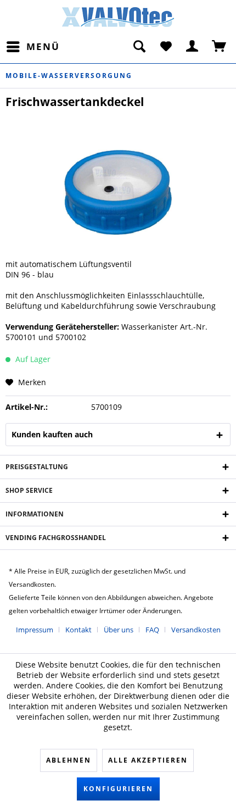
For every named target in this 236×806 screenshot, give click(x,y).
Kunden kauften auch (52, 434)
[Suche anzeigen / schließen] (139, 47)
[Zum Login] (193, 47)
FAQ (152, 630)
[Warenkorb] (220, 47)
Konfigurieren (118, 788)
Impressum (34, 630)
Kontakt (78, 630)
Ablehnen (68, 760)
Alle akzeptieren (148, 760)
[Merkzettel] (166, 47)
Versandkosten (196, 630)
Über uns (118, 630)
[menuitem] (32, 47)
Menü (43, 46)
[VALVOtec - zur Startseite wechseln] (118, 18)
